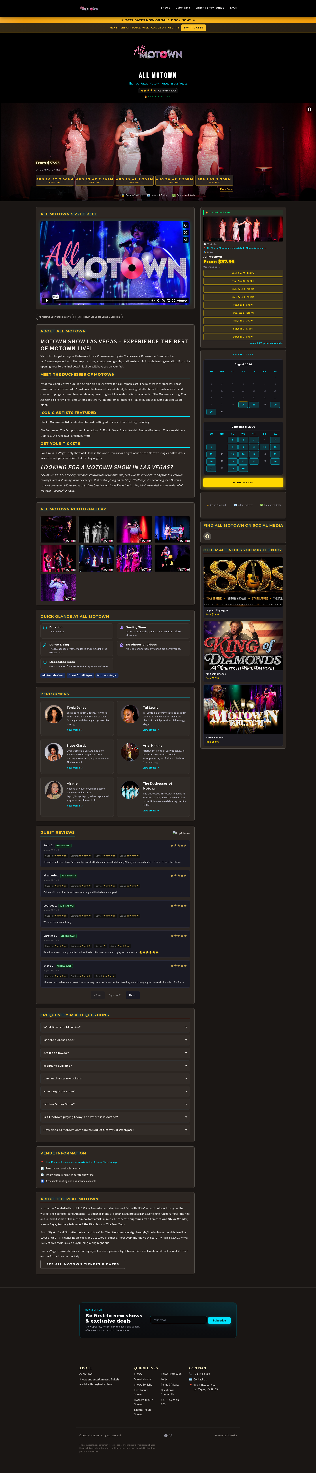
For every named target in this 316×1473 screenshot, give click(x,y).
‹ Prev (97, 995)
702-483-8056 (201, 1374)
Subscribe (219, 1320)
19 (275, 454)
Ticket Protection (171, 1374)
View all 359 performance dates (266, 343)
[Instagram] (170, 1435)
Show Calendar (143, 1379)
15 (232, 454)
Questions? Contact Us (167, 1392)
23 (243, 461)
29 (275, 404)
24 (254, 461)
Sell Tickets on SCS (170, 1402)
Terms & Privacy (170, 1385)
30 (211, 411)
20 (211, 461)
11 (264, 447)
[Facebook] (309, 109)
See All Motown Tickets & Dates (82, 1264)
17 (254, 454)
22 (232, 461)
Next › (132, 995)
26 (243, 404)
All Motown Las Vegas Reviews (55, 317)
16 (243, 454)
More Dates (226, 189)
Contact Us (200, 1380)
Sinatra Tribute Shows (143, 1412)
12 (275, 447)
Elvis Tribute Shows (141, 1392)
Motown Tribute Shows (143, 1402)
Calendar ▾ (183, 8)
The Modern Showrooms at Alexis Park (68, 1162)
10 (254, 447)
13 (211, 454)
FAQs (233, 8)
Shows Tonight (143, 1385)
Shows (165, 8)
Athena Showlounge (210, 8)
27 (254, 404)
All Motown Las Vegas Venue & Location (99, 317)
